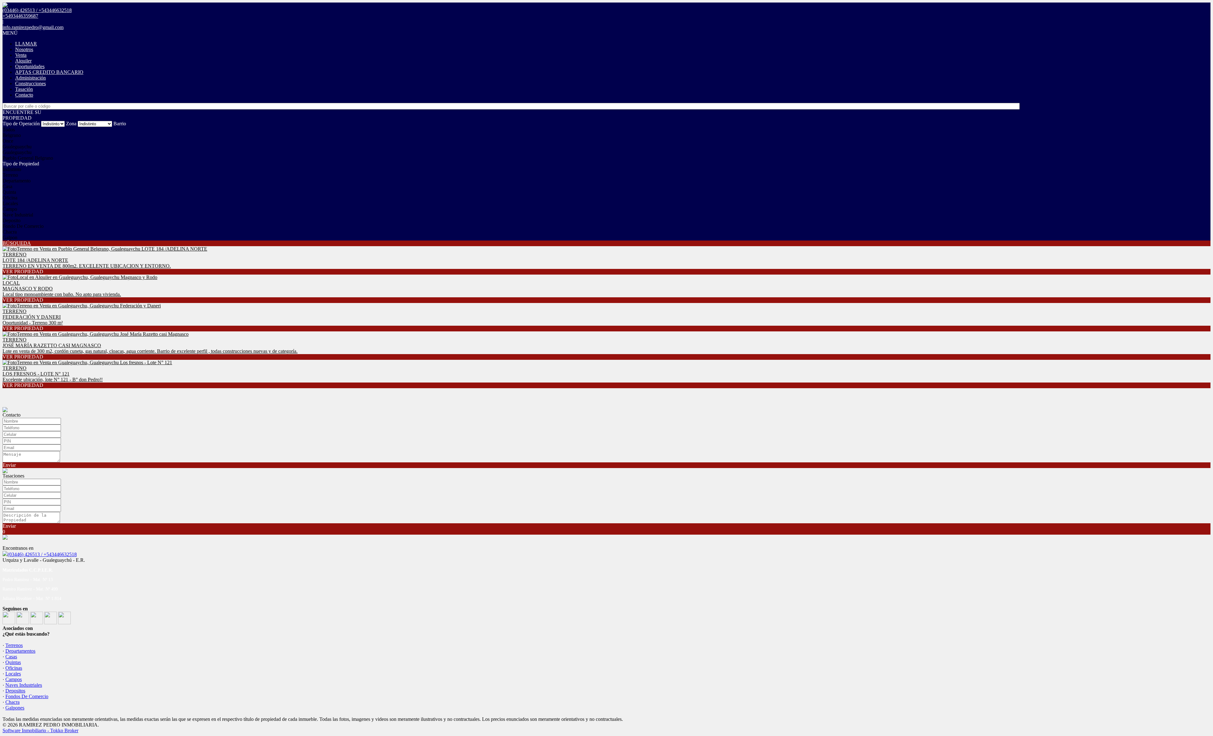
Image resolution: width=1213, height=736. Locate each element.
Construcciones (30, 83)
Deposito (12, 220)
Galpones (14, 707)
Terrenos (14, 645)
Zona (71, 123)
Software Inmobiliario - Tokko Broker (40, 730)
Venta (21, 55)
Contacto (24, 95)
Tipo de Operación (21, 123)
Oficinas (13, 668)
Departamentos (20, 651)
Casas (11, 656)
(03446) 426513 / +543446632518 (42, 554)
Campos (13, 679)
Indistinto (12, 169)
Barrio (119, 123)
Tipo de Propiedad (21, 163)
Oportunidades (30, 66)
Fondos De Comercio (26, 696)
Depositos (15, 690)
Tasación (24, 89)
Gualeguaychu (17, 146)
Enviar (9, 465)
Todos (9, 129)
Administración (30, 77)
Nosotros (24, 49)
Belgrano (12, 135)
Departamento (17, 180)
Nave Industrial (18, 214)
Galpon (10, 237)
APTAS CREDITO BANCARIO (49, 72)
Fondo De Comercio (23, 226)
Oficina (10, 197)
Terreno (10, 175)
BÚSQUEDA (17, 243)
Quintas (13, 662)
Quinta (9, 192)
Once (8, 141)
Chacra (10, 231)
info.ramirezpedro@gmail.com (33, 27)
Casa (7, 186)
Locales (10, 203)
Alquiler (23, 60)
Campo (10, 209)
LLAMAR (26, 43)
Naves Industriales (23, 685)
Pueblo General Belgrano (28, 158)
